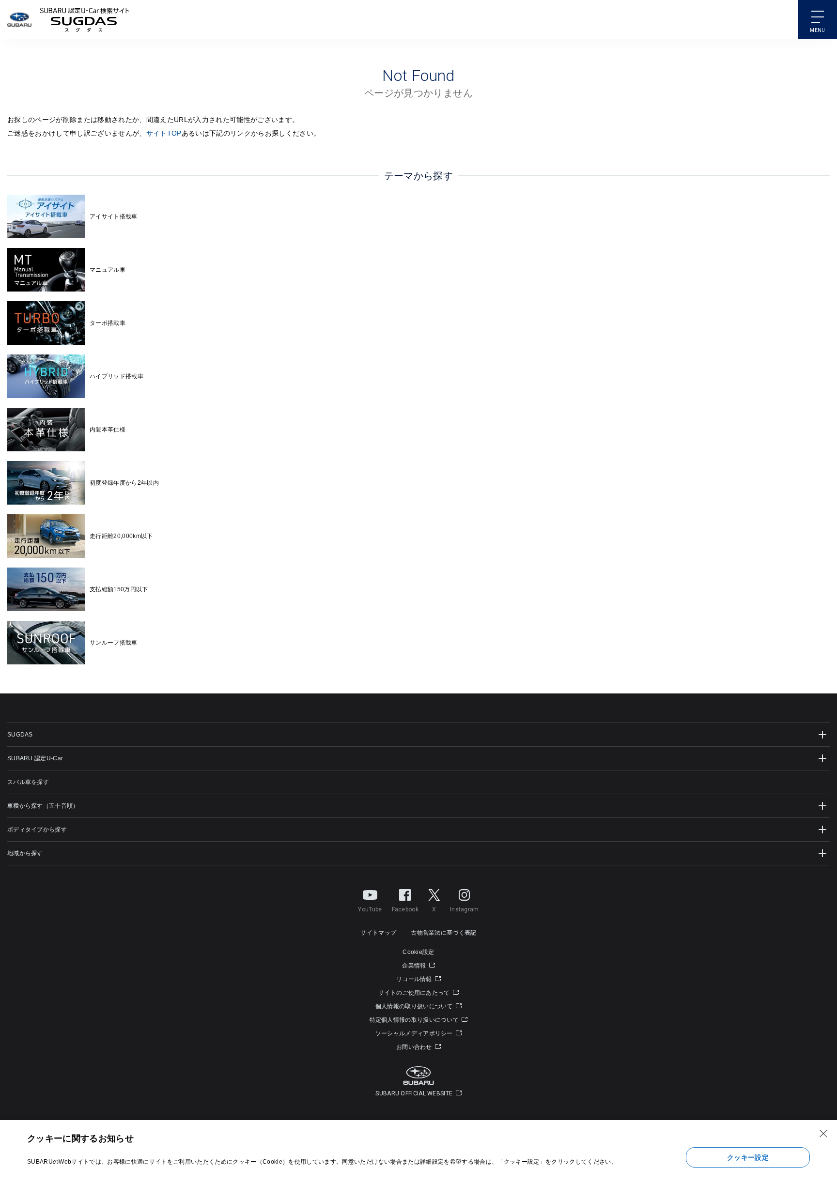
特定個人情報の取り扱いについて (415, 1019)
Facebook (405, 909)
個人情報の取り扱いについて (414, 1006)
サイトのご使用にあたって (414, 992)
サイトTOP (164, 133)
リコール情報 (415, 979)
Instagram (464, 909)
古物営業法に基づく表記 (443, 932)
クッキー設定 (748, 1157)
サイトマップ (378, 932)
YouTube (370, 909)
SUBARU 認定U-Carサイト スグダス (85, 19)
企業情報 (415, 965)
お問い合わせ (415, 1047)
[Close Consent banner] (823, 1133)
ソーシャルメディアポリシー (414, 1033)
